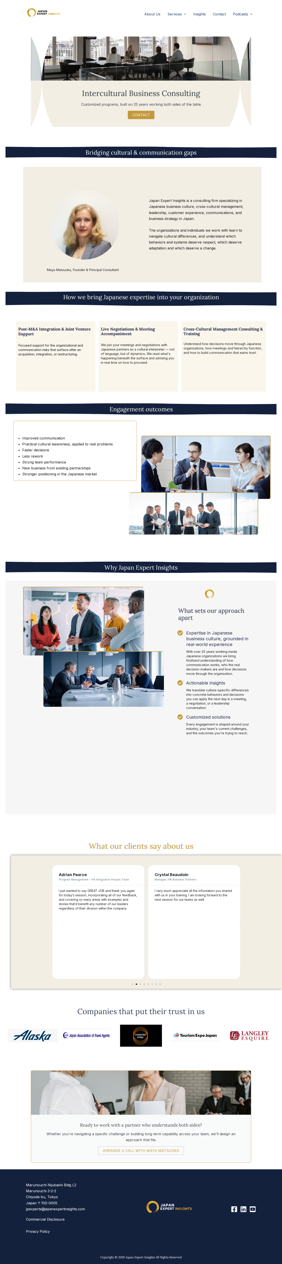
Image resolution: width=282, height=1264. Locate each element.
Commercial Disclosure (45, 1219)
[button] (184, 14)
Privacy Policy (38, 1231)
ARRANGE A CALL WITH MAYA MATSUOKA (141, 1150)
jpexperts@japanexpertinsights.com (55, 1209)
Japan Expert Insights (54, 21)
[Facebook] (234, 1209)
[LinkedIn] (243, 1209)
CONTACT (141, 115)
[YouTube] (252, 1209)
